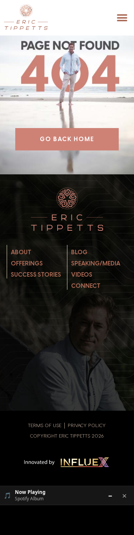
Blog (79, 252)
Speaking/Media (95, 263)
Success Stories (36, 275)
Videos (81, 275)
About (21, 252)
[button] (122, 18)
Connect (85, 286)
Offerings (27, 263)
